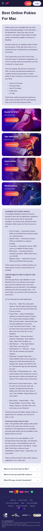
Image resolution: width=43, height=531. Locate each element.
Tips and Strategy (32, 503)
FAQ (31, 500)
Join (27, 3)
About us (13, 500)
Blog (22, 503)
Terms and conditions (12, 503)
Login (37, 3)
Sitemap (32, 506)
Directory (10, 506)
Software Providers (21, 506)
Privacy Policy (22, 500)
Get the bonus (11, 120)
